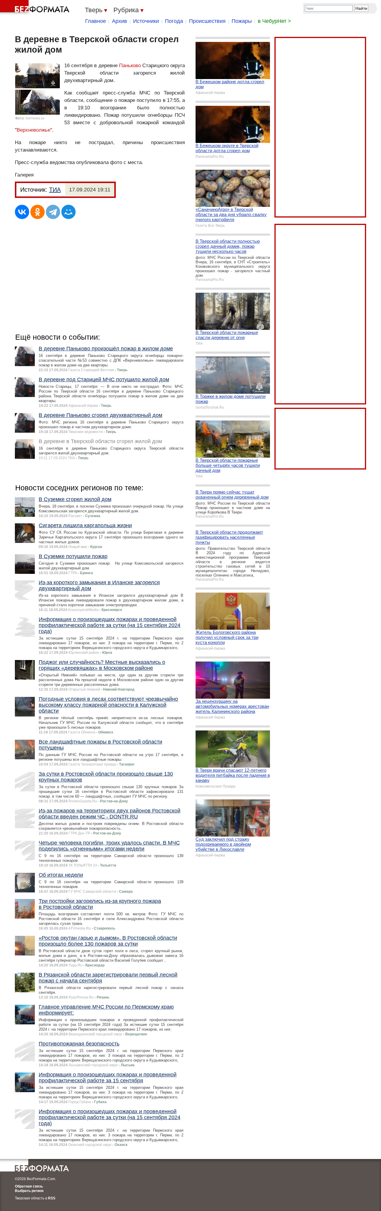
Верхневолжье (33, 130)
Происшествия (207, 21)
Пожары (242, 21)
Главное (95, 21)
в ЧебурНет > (274, 21)
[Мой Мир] (68, 212)
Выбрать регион (29, 1191)
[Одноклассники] (37, 212)
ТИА (55, 189)
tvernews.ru (35, 118)
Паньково (130, 65)
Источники (146, 21)
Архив (119, 21)
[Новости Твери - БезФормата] (35, 7)
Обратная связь (29, 1186)
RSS (51, 1198)
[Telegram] (53, 212)
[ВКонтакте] (22, 212)
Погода (174, 21)
